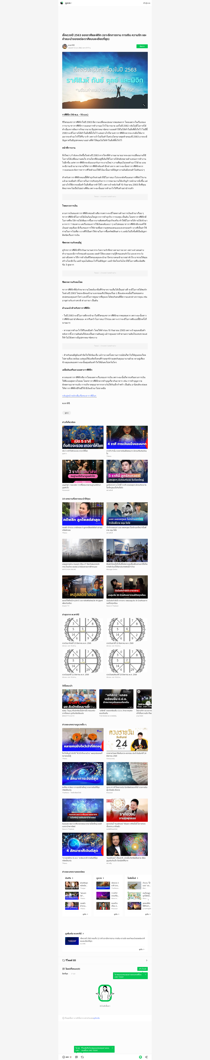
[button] (67, 1057)
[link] (76, 1057)
